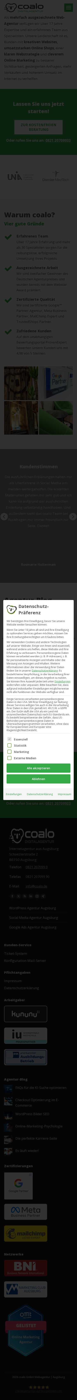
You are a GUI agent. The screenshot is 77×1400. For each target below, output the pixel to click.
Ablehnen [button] (38, 779)
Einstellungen (14, 794)
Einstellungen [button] (62, 681)
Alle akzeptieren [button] (38, 768)
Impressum (64, 794)
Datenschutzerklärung (45, 670)
